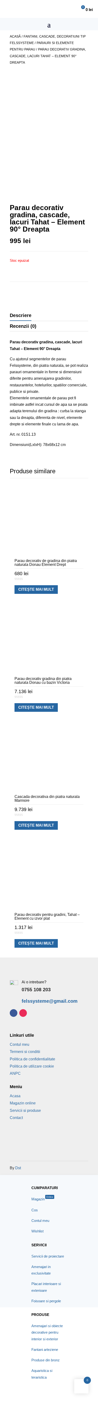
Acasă (15, 36)
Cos (34, 1210)
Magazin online (23, 1103)
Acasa (15, 1096)
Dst (18, 1168)
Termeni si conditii (25, 1052)
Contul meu (19, 1044)
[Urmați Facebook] (13, 1013)
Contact (16, 1118)
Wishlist (37, 1231)
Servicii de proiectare (47, 1256)
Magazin (42, 1199)
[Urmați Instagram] (23, 1013)
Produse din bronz (45, 1360)
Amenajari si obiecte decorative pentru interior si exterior (47, 1332)
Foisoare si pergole (46, 1301)
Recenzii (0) (23, 326)
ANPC (15, 1073)
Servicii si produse (25, 1110)
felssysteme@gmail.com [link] (50, 1001)
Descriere (20, 315)
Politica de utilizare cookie (32, 1066)
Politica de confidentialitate (32, 1059)
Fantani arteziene (44, 1349)
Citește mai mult (36, 589)
